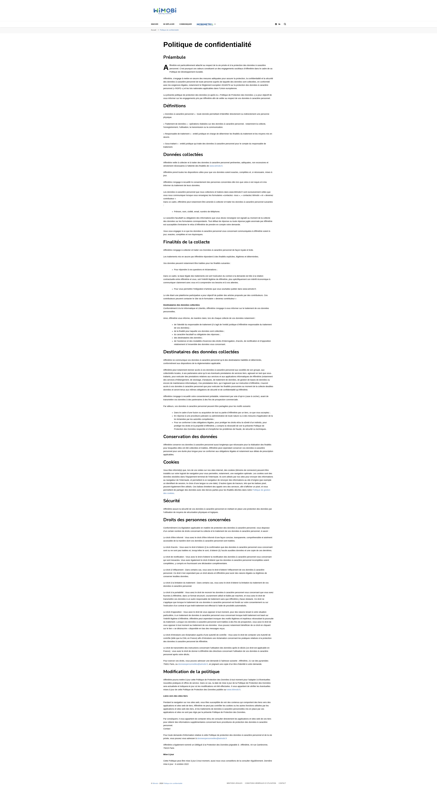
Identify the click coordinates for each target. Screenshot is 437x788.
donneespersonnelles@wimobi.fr (193, 664)
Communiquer (185, 24)
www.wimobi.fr (216, 166)
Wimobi (155, 783)
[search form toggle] (285, 24)
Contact (282, 783)
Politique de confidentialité (173, 783)
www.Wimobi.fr (233, 689)
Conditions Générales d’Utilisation (260, 783)
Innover (154, 24)
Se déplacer (168, 24)
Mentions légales (234, 783)
